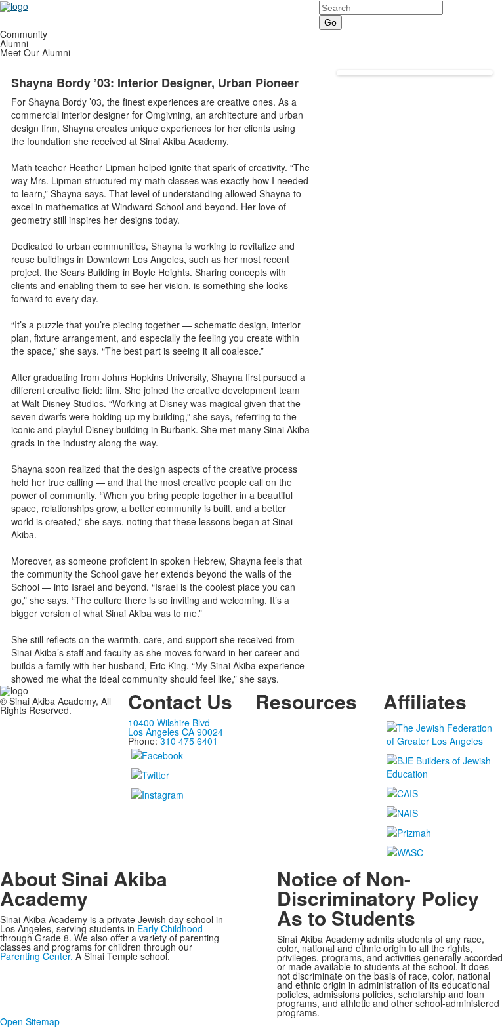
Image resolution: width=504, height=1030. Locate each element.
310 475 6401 (189, 740)
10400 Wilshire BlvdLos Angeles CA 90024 (175, 727)
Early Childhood (170, 928)
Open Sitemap (30, 1021)
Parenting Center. (36, 955)
